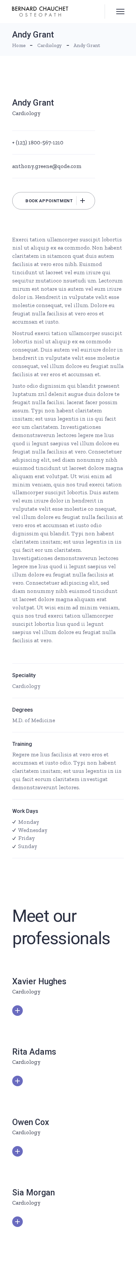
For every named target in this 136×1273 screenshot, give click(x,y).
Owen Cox (30, 1122)
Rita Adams (34, 1052)
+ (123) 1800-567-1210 (37, 142)
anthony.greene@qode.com (47, 166)
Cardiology (26, 113)
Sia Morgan (33, 1192)
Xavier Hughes (39, 981)
